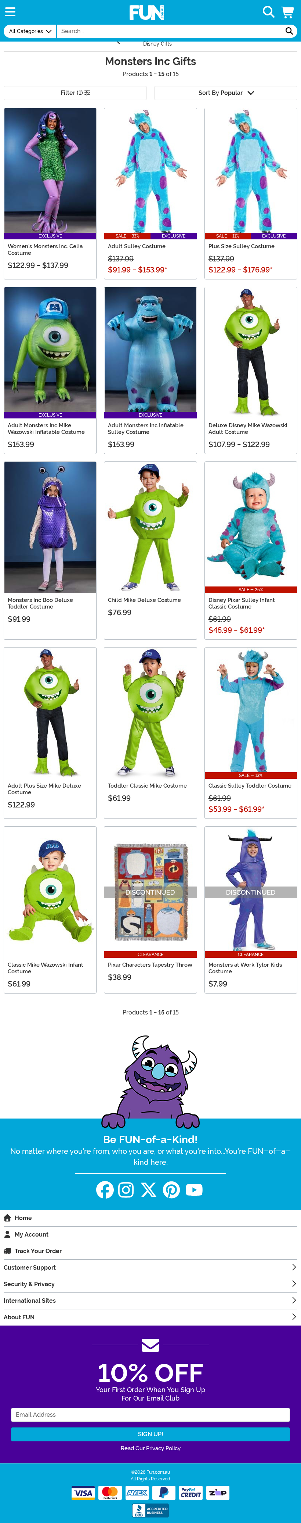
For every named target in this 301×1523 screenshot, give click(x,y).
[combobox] (169, 31)
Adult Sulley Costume (137, 246)
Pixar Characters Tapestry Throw (150, 965)
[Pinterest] (171, 1190)
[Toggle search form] (268, 12)
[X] (148, 1190)
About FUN (19, 1317)
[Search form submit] (289, 31)
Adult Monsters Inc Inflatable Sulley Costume (146, 428)
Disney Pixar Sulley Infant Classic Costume (241, 603)
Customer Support (30, 1267)
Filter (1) (72, 92)
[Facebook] (105, 1190)
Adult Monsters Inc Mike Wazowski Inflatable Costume (46, 428)
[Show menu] (10, 12)
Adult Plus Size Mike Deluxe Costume (44, 789)
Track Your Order (38, 1251)
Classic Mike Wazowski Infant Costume (45, 968)
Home (23, 1218)
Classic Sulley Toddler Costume (249, 785)
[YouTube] (194, 1190)
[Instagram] (126, 1190)
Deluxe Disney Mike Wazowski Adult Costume (247, 428)
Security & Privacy (29, 1284)
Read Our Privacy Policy (151, 1448)
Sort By (221, 92)
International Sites (30, 1300)
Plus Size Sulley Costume (241, 246)
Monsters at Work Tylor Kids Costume (245, 968)
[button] (288, 12)
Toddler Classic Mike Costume (147, 785)
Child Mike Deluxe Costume (144, 600)
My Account (31, 1234)
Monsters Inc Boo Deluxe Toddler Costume (40, 603)
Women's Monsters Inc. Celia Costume (45, 249)
